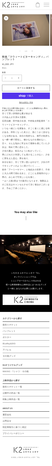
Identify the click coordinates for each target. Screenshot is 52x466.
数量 (4, 72)
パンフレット (9, 331)
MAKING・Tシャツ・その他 (16, 371)
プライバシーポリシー (13, 433)
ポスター (7, 337)
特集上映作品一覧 (11, 399)
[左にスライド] (20, 51)
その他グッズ (9, 356)
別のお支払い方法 (26, 102)
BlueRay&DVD (9, 343)
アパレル (7, 349)
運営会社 (7, 414)
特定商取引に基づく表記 (14, 427)
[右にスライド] (32, 51)
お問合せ (7, 421)
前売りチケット (10, 324)
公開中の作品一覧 (11, 393)
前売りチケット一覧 (12, 386)
